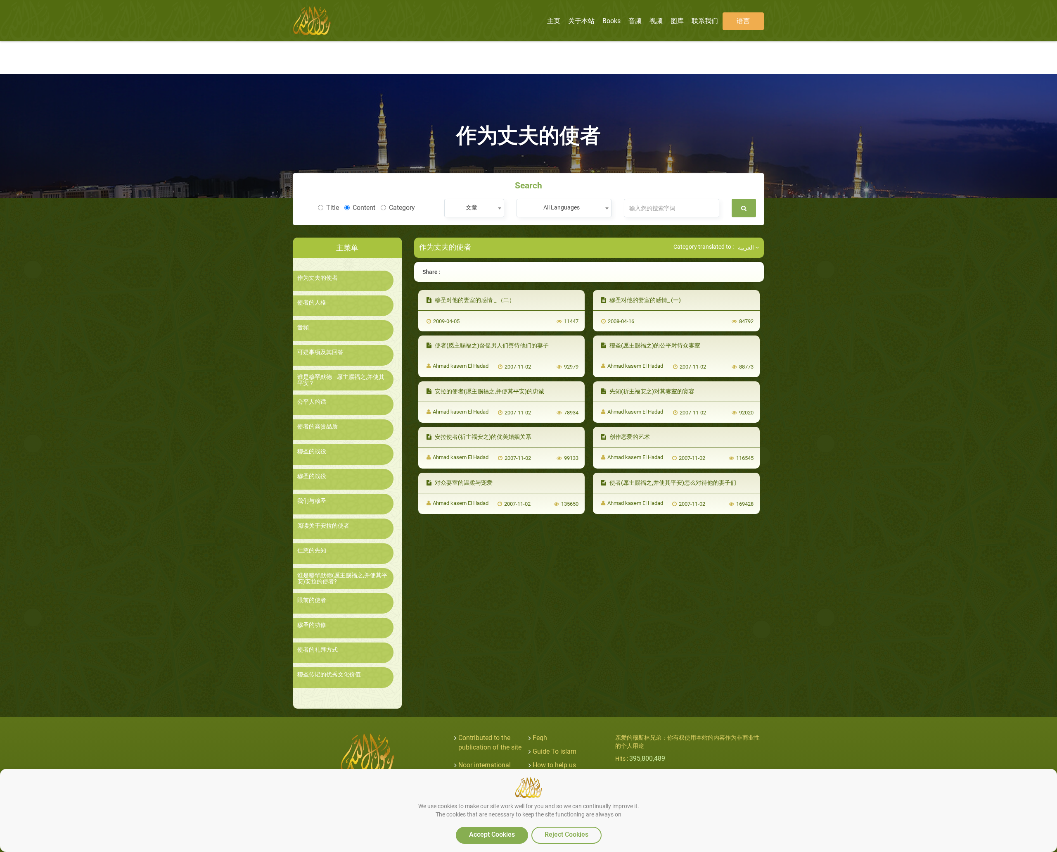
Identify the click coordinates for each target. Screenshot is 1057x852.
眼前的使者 (311, 600)
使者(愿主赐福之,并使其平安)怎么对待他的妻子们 (672, 482)
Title (332, 208)
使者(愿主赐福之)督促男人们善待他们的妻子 (491, 345)
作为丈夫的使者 (317, 278)
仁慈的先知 (311, 550)
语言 (743, 21)
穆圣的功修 (311, 625)
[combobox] (474, 208)
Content (364, 208)
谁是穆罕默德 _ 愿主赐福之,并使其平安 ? (340, 380)
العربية (746, 247)
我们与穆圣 (311, 501)
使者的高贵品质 (317, 427)
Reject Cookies (566, 834)
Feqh (540, 738)
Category (402, 208)
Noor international (484, 765)
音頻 (303, 327)
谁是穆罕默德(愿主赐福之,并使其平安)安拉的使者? (342, 578)
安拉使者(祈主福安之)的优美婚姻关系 (482, 436)
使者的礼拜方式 (317, 650)
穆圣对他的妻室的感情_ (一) (644, 300)
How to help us (554, 765)
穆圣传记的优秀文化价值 (329, 674)
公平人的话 (311, 402)
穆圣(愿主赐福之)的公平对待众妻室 (654, 345)
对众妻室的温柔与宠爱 (463, 482)
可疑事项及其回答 (320, 352)
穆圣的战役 (311, 451)
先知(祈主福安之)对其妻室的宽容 (651, 391)
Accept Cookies (492, 834)
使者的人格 (311, 303)
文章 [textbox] (471, 207)
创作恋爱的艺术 (629, 436)
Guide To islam (554, 751)
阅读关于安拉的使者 (323, 526)
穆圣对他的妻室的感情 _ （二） (474, 300)
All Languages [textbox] (561, 207)
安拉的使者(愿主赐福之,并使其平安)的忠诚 (489, 391)
